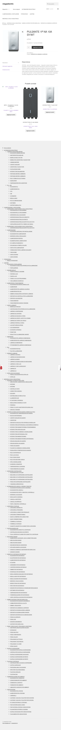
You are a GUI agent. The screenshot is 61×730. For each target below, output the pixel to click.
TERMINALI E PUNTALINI (15, 521)
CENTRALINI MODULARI (12, 528)
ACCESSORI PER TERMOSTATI (17, 678)
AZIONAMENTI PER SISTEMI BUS (17, 565)
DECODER (12, 393)
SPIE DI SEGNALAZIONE (15, 462)
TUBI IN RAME (13, 252)
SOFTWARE (13, 203)
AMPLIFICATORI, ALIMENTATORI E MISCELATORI (21, 382)
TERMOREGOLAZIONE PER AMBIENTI (16, 676)
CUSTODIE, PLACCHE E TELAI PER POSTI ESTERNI (22, 698)
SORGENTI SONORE (15, 552)
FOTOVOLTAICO (24, 14)
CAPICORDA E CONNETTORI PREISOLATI (19, 512)
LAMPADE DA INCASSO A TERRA (17, 316)
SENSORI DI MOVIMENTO (16, 621)
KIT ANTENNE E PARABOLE (16, 400)
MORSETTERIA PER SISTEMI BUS (18, 583)
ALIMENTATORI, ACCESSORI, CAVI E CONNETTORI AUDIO (23, 538)
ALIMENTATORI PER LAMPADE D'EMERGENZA (20, 340)
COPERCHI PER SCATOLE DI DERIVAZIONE (20, 652)
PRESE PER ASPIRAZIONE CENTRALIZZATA (20, 481)
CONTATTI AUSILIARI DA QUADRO (18, 418)
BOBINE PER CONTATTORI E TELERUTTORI (20, 160)
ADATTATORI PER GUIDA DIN (16, 155)
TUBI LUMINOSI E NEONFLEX (17, 280)
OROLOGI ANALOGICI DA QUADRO (18, 441)
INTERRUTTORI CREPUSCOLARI (17, 429)
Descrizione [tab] (5, 62)
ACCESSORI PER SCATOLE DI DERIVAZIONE (20, 650)
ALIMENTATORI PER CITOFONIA (17, 693)
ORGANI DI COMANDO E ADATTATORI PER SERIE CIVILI (22, 549)
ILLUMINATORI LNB (14, 398)
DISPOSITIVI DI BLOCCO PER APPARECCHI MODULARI (22, 422)
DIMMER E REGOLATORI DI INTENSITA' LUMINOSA (21, 293)
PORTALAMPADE (14, 268)
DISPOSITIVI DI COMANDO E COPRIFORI (49, 23)
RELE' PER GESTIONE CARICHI (17, 459)
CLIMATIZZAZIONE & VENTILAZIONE (11, 14)
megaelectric (8, 3)
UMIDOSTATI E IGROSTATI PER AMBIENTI (19, 687)
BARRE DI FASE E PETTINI (16, 157)
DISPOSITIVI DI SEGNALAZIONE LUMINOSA (20, 610)
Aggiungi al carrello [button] (11, 114)
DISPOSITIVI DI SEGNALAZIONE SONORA (19, 612)
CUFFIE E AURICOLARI (15, 665)
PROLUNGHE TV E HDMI (15, 644)
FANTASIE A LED (14, 274)
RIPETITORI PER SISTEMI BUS (17, 585)
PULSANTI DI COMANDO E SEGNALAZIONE (20, 448)
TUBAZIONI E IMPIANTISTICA (16, 484)
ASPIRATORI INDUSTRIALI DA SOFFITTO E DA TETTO (22, 221)
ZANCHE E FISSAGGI (15, 409)
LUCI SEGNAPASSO (14, 327)
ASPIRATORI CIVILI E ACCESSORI (17, 215)
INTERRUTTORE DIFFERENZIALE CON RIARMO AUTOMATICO (24, 424)
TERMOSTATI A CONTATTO (16, 682)
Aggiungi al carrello (37, 47)
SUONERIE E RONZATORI (16, 464)
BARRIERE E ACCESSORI (16, 494)
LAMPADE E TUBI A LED (15, 364)
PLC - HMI (9, 185)
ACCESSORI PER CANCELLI (16, 490)
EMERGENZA (10, 336)
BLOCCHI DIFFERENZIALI (16, 415)
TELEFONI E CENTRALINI (13, 661)
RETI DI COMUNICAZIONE (16, 200)
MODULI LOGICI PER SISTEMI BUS (18, 576)
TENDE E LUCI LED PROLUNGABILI (18, 278)
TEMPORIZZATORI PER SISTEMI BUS (18, 592)
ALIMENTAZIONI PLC (14, 189)
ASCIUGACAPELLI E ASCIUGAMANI (18, 210)
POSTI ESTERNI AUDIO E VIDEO (17, 704)
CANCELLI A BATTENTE (15, 499)
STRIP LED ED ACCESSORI (13, 373)
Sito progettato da (6, 723)
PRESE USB (13, 619)
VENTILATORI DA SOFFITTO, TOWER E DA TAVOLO (21, 224)
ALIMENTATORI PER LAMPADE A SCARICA (20, 289)
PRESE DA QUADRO (14, 445)
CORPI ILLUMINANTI (11, 305)
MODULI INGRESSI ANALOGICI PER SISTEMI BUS (21, 574)
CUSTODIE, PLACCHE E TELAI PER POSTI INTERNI (21, 700)
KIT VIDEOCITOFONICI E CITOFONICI (18, 702)
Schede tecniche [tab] (6, 69)
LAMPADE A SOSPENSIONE (16, 311)
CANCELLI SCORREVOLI (15, 501)
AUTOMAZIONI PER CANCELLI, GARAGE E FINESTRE (19, 486)
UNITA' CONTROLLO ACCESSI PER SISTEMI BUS (21, 597)
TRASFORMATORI (14, 300)
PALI (8, 347)
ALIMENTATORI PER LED (15, 291)
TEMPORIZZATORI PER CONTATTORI (18, 183)
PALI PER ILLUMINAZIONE (16, 351)
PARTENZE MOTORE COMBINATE (17, 173)
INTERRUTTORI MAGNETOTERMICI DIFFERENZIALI (22, 438)
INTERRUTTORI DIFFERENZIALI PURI (18, 434)
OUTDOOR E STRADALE (15, 329)
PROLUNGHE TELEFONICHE (16, 641)
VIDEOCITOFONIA (11, 689)
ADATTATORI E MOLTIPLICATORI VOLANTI (19, 627)
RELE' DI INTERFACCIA (15, 452)
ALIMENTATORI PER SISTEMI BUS (18, 560)
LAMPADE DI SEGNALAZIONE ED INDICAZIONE (21, 361)
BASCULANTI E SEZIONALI (16, 497)
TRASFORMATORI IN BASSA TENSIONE (19, 303)
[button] (23, 32)
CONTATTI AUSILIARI (15, 164)
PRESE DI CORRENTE (15, 617)
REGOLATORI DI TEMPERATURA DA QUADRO (20, 450)
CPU (11, 191)
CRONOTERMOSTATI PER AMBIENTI (18, 680)
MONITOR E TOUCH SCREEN (16, 581)
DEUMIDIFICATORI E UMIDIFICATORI (18, 240)
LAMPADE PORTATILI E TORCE (17, 322)
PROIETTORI (13, 332)
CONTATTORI (13, 420)
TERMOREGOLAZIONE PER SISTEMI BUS (19, 595)
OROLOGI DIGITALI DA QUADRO (17, 443)
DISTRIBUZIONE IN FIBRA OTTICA (18, 395)
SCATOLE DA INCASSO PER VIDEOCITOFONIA (20, 711)
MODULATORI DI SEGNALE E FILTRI (18, 402)
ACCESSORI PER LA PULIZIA (16, 472)
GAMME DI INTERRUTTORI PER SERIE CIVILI (31, 23)
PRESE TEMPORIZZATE (15, 634)
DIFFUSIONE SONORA (12, 536)
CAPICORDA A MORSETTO (16, 507)
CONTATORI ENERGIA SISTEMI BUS (18, 567)
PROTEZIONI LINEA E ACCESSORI (18, 667)
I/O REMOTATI (13, 196)
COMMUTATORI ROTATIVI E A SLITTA (18, 603)
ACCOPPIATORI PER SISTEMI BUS (18, 558)
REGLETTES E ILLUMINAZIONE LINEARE (19, 334)
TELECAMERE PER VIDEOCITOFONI (18, 714)
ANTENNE (12, 384)
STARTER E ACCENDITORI (16, 298)
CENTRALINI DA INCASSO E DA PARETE (19, 532)
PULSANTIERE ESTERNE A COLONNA (19, 709)
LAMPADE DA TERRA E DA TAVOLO (18, 320)
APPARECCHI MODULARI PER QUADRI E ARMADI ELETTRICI (21, 412)
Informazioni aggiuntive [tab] (7, 66)
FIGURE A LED (13, 276)
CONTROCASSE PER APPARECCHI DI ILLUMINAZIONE (22, 309)
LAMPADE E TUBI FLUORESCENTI (18, 366)
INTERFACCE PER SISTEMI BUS (17, 571)
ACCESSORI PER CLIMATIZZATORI (18, 233)
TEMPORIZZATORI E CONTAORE (17, 466)
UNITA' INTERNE (14, 257)
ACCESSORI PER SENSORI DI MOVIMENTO (20, 601)
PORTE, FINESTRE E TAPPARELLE (18, 504)
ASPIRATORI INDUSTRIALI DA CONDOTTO (19, 217)
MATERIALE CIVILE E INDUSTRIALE (11, 18)
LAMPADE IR (13, 368)
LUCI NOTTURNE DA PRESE (16, 325)
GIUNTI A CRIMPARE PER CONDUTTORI (19, 516)
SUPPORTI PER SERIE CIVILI (16, 624)
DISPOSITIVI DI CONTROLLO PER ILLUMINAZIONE (21, 296)
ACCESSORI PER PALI (15, 348)
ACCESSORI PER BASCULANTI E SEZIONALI (20, 487)
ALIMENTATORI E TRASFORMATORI (15, 283)
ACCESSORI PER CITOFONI (16, 691)
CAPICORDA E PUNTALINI (13, 506)
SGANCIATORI (13, 180)
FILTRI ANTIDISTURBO (15, 169)
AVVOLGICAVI (13, 630)
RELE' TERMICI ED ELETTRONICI (17, 178)
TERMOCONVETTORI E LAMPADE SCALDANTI (20, 250)
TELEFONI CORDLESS (15, 672)
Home (5, 23)
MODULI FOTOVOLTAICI (12, 260)
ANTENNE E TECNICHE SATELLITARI (15, 380)
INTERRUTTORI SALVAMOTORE (17, 171)
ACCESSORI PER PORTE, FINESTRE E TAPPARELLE (22, 492)
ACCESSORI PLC (14, 186)
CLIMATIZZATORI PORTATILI (16, 238)
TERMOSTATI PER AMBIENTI (16, 685)
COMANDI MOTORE (14, 162)
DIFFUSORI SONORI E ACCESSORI (18, 547)
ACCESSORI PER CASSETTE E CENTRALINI (20, 529)
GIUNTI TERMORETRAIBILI (16, 519)
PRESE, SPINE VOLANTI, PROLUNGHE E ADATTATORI (19, 626)
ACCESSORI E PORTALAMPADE (14, 264)
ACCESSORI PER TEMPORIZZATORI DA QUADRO (21, 413)
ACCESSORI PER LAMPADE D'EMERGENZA (20, 338)
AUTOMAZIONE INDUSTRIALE (28, 9)
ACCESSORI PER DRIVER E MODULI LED (19, 284)
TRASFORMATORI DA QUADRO (17, 468)
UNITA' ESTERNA (14, 254)
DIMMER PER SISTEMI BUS (16, 569)
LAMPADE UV (13, 371)
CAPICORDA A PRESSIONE (16, 510)
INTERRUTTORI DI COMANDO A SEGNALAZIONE (21, 431)
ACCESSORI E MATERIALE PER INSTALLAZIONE (21, 231)
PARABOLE (12, 405)
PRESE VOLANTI (14, 637)
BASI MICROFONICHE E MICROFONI (18, 545)
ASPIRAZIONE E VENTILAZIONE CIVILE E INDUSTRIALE (20, 209)
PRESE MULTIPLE (14, 632)
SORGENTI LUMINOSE (12, 353)
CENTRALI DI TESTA (14, 388)
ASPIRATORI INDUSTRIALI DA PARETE (19, 219)
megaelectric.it (14, 723)
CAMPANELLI (13, 695)
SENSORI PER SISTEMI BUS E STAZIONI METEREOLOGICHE (24, 588)
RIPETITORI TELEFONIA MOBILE (17, 669)
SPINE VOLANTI (13, 646)
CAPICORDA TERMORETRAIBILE (17, 514)
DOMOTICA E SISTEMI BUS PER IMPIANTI (16, 554)
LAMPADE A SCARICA (15, 354)
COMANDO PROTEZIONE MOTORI (14, 151)
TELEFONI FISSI (14, 674)
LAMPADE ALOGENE (15, 359)
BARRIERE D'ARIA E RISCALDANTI (18, 236)
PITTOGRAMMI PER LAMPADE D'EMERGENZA (20, 345)
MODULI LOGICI (13, 198)
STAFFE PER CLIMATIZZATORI (17, 247)
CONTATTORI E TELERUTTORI (17, 166)
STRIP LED (12, 377)
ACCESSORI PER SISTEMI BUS (17, 555)
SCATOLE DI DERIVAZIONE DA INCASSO (19, 654)
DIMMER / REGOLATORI (15, 605)
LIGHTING (32, 14)
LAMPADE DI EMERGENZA (16, 342)
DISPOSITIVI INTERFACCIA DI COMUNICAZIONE (21, 614)
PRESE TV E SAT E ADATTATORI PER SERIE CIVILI (21, 407)
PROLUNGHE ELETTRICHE (16, 639)
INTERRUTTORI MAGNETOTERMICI (18, 436)
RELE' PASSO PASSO (15, 457)
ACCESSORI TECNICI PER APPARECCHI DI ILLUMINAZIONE (23, 265)
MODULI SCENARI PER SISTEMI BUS (18, 578)
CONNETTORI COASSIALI (16, 391)
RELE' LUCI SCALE (14, 455)
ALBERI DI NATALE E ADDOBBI (17, 271)
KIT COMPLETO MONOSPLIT (16, 243)
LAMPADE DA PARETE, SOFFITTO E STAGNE (20, 318)
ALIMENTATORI (13, 286)
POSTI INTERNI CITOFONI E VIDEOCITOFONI (20, 707)
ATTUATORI (12, 562)
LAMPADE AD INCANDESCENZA (17, 357)
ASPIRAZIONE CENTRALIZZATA (14, 471)
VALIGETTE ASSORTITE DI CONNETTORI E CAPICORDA (23, 526)
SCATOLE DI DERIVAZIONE (13, 648)
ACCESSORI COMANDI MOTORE (17, 153)
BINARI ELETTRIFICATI (15, 306)
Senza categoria (16, 9)
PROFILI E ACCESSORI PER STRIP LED (19, 374)
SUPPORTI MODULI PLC (15, 205)
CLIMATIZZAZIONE (11, 230)
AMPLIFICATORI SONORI (15, 540)
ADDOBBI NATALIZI (11, 270)
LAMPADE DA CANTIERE (16, 313)
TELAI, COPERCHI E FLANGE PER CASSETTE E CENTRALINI (24, 534)
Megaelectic (5, 9)
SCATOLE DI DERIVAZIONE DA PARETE (19, 656)
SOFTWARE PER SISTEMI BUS (17, 590)
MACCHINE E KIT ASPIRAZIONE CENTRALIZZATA (21, 474)
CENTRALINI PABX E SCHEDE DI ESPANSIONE (21, 662)
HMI (11, 193)
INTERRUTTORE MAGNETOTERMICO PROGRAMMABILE (23, 427)
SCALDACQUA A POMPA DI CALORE (18, 245)
